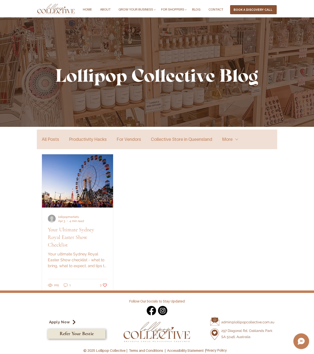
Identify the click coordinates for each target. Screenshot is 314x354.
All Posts (50, 139)
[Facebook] (151, 310)
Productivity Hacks (88, 139)
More (227, 139)
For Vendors (129, 139)
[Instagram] (162, 310)
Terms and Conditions (146, 350)
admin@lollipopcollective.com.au (247, 322)
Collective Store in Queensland (181, 139)
